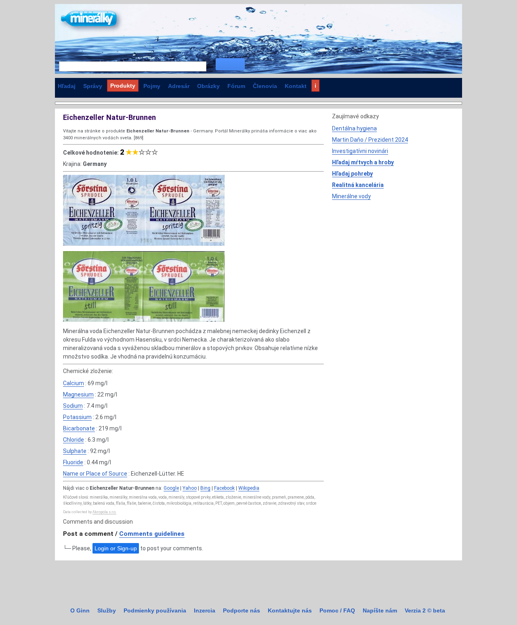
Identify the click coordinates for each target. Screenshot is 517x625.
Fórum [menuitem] (236, 86)
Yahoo (190, 488)
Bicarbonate (79, 428)
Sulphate (74, 451)
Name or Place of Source (95, 473)
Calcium (73, 383)
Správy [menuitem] (92, 86)
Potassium (77, 417)
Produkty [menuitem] (122, 85)
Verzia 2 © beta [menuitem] (425, 610)
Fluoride (73, 462)
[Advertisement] (392, 261)
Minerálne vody (351, 196)
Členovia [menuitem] (265, 86)
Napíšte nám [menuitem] (380, 610)
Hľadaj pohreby (352, 173)
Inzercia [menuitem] (204, 610)
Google (171, 488)
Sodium (73, 406)
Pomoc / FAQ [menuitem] (337, 610)
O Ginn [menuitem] (80, 610)
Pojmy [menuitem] (151, 86)
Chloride (73, 439)
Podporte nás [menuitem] (241, 610)
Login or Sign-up (116, 548)
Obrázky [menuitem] (208, 86)
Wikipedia (248, 488)
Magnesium (78, 394)
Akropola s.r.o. (104, 512)
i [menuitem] (315, 85)
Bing (205, 488)
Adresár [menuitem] (178, 86)
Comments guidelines (152, 533)
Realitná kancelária (358, 185)
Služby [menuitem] (106, 610)
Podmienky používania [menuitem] (155, 610)
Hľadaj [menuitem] (67, 86)
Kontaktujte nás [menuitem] (290, 610)
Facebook (224, 488)
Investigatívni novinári (360, 151)
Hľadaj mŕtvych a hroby (363, 162)
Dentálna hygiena (354, 128)
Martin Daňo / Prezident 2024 (370, 139)
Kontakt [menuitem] (296, 86)
